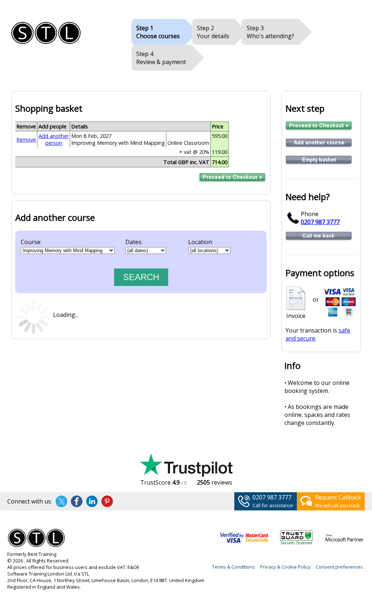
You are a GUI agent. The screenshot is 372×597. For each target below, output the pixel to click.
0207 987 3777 (320, 222)
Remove (26, 139)
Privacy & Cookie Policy (285, 567)
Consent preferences (339, 567)
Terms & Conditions (233, 567)
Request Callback (338, 497)
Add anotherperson (54, 139)
